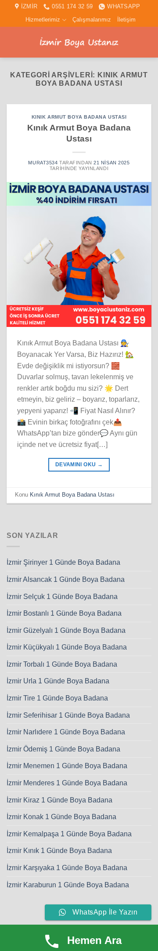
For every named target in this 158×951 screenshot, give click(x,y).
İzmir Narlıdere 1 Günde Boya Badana (66, 732)
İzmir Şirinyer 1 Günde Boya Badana (63, 562)
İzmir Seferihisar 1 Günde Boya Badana (68, 715)
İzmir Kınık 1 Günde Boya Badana (59, 850)
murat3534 (42, 162)
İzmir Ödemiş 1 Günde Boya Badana (63, 749)
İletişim (126, 19)
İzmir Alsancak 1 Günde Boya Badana (66, 579)
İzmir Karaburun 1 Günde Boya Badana (68, 885)
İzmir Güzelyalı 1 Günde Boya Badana (66, 630)
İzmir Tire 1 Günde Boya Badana (57, 698)
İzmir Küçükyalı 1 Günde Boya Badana (67, 647)
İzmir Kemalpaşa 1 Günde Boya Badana (69, 834)
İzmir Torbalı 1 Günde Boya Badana (62, 664)
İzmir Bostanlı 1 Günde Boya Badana (64, 613)
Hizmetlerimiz (42, 19)
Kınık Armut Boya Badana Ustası (79, 117)
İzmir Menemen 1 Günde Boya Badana (67, 766)
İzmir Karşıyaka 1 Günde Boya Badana (67, 867)
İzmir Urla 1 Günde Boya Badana (58, 681)
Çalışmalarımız (91, 19)
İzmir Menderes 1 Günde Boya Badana (67, 783)
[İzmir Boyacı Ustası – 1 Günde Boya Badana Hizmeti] (79, 42)
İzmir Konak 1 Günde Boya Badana (61, 816)
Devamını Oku (79, 464)
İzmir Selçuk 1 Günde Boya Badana (62, 596)
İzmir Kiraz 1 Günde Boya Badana (59, 800)
